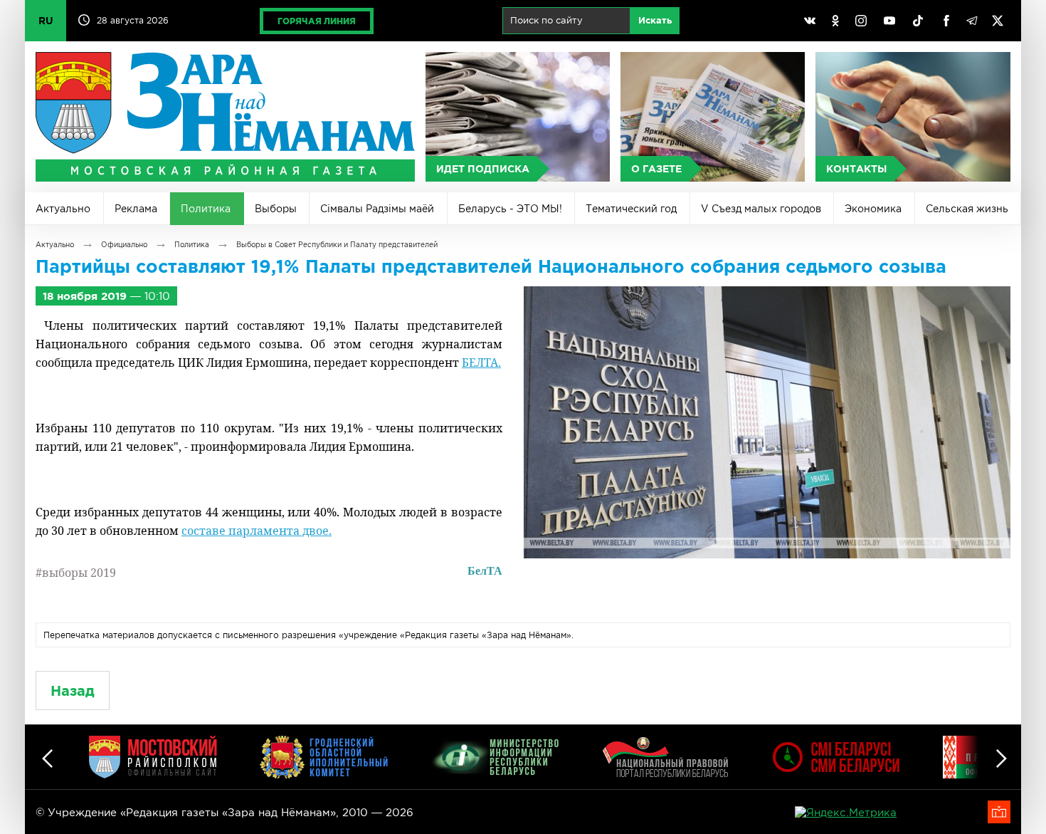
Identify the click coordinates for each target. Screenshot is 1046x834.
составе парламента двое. (256, 530)
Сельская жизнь (967, 208)
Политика (206, 208)
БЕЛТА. (481, 362)
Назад (73, 690)
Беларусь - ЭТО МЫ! (510, 208)
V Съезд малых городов (761, 208)
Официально (124, 245)
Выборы (276, 208)
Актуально (63, 208)
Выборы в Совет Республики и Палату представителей (337, 245)
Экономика (873, 208)
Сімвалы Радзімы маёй (377, 208)
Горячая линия (317, 21)
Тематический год (631, 208)
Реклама (136, 208)
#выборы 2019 (76, 572)
